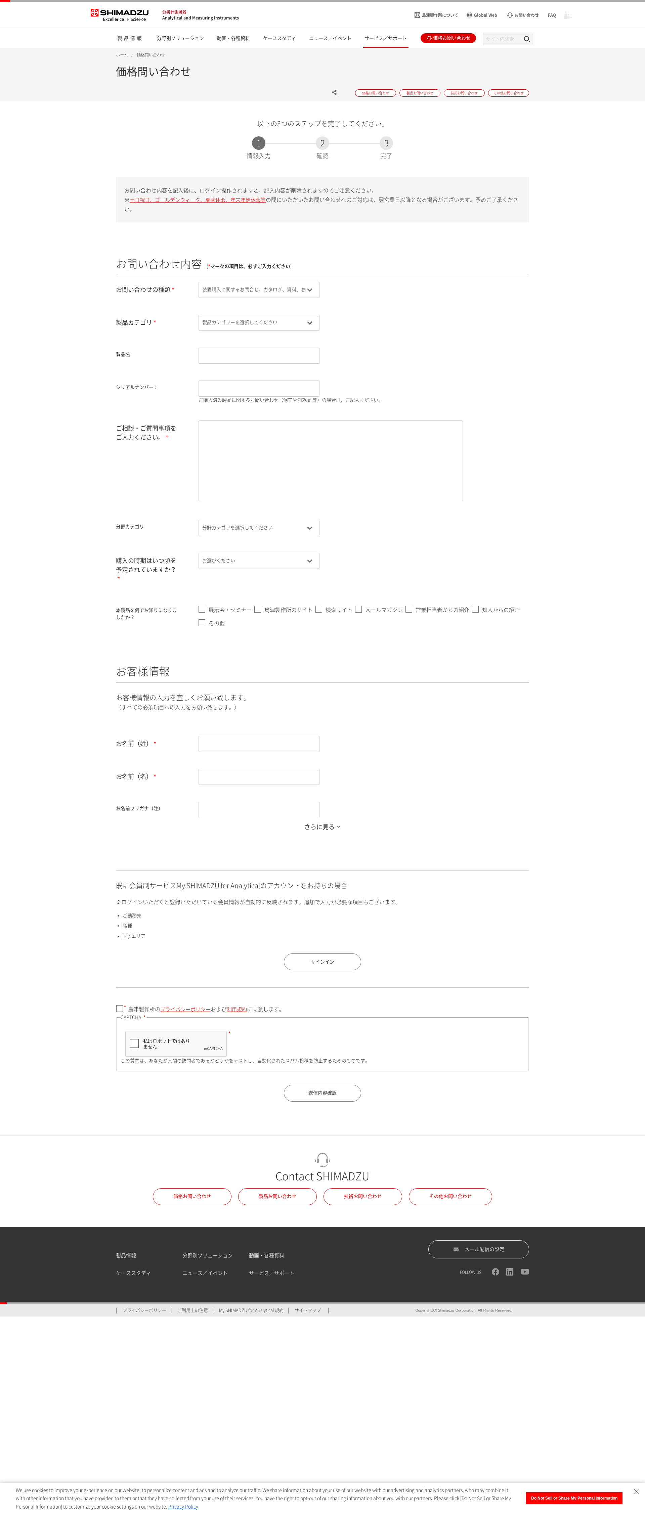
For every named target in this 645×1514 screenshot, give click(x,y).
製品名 (123, 354)
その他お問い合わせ (450, 1196)
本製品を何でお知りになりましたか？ (146, 614)
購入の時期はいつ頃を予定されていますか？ (146, 565)
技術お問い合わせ (363, 1196)
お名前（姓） (134, 744)
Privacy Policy (183, 1506)
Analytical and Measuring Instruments (200, 18)
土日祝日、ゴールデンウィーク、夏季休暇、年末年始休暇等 (198, 200)
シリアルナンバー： (137, 387)
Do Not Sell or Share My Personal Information (574, 1498)
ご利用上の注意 (192, 1310)
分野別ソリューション (207, 1255)
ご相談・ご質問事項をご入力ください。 (146, 432)
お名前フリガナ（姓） (139, 808)
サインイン (322, 962)
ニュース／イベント (205, 1273)
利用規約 (237, 1009)
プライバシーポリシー (185, 1009)
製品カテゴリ (134, 322)
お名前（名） (134, 776)
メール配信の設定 (484, 1249)
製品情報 (126, 1255)
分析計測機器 (174, 12)
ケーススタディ (133, 1273)
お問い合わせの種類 (143, 289)
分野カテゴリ (130, 526)
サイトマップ (308, 1310)
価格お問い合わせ (192, 1196)
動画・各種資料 (266, 1255)
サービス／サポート (271, 1273)
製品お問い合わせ (277, 1196)
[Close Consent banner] (636, 1491)
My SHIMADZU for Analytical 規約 (251, 1310)
